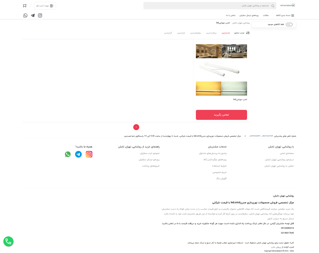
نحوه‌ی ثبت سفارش (150, 153)
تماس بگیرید (221, 115)
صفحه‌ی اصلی (287, 153)
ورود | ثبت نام (42, 5)
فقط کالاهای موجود (276, 24)
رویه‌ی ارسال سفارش (149, 159)
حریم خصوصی (220, 172)
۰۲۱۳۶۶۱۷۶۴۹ (254, 136)
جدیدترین (226, 33)
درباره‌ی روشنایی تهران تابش (279, 159)
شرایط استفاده (219, 166)
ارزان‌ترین (181, 33)
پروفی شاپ (276, 247)
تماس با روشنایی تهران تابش (279, 166)
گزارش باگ (221, 178)
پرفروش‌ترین (195, 33)
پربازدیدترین (211, 33)
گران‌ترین (168, 33)
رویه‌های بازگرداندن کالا (215, 159)
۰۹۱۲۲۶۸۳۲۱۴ (267, 136)
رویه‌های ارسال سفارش (249, 15)
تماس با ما (230, 15)
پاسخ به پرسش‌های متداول (213, 153)
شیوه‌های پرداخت (151, 166)
